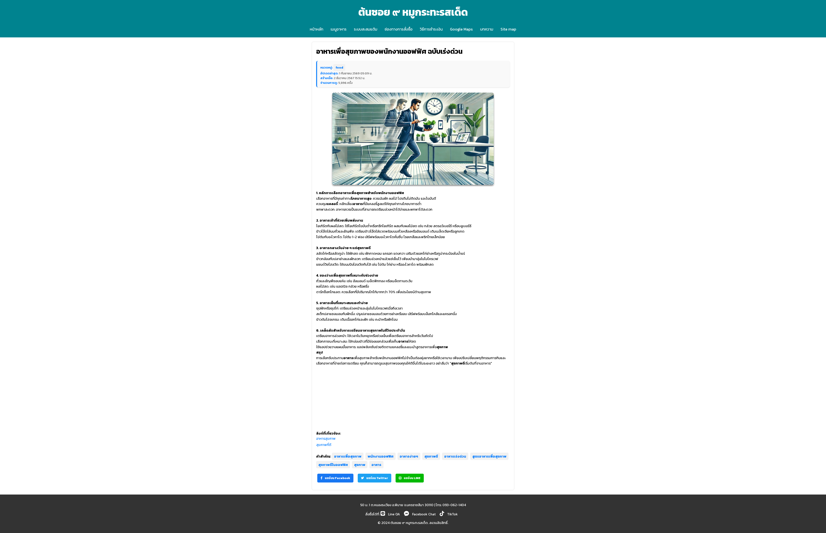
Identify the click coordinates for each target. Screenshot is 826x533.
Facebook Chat (423, 514)
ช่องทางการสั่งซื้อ (399, 29)
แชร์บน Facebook (337, 478)
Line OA (393, 514)
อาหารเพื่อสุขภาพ (347, 456)
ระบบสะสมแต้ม (365, 29)
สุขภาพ (359, 464)
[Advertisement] (413, 396)
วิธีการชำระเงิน (431, 29)
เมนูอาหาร (339, 29)
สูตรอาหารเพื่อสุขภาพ (489, 456)
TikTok (452, 514)
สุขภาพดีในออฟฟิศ (333, 464)
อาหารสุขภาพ (326, 438)
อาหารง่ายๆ (409, 456)
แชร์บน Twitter (377, 478)
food (339, 67)
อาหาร (376, 464)
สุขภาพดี (431, 456)
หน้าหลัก (316, 29)
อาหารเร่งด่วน (455, 456)
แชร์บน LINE (412, 478)
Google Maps (461, 29)
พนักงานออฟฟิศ (380, 456)
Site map (508, 29)
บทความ (486, 29)
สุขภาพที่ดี (323, 444)
